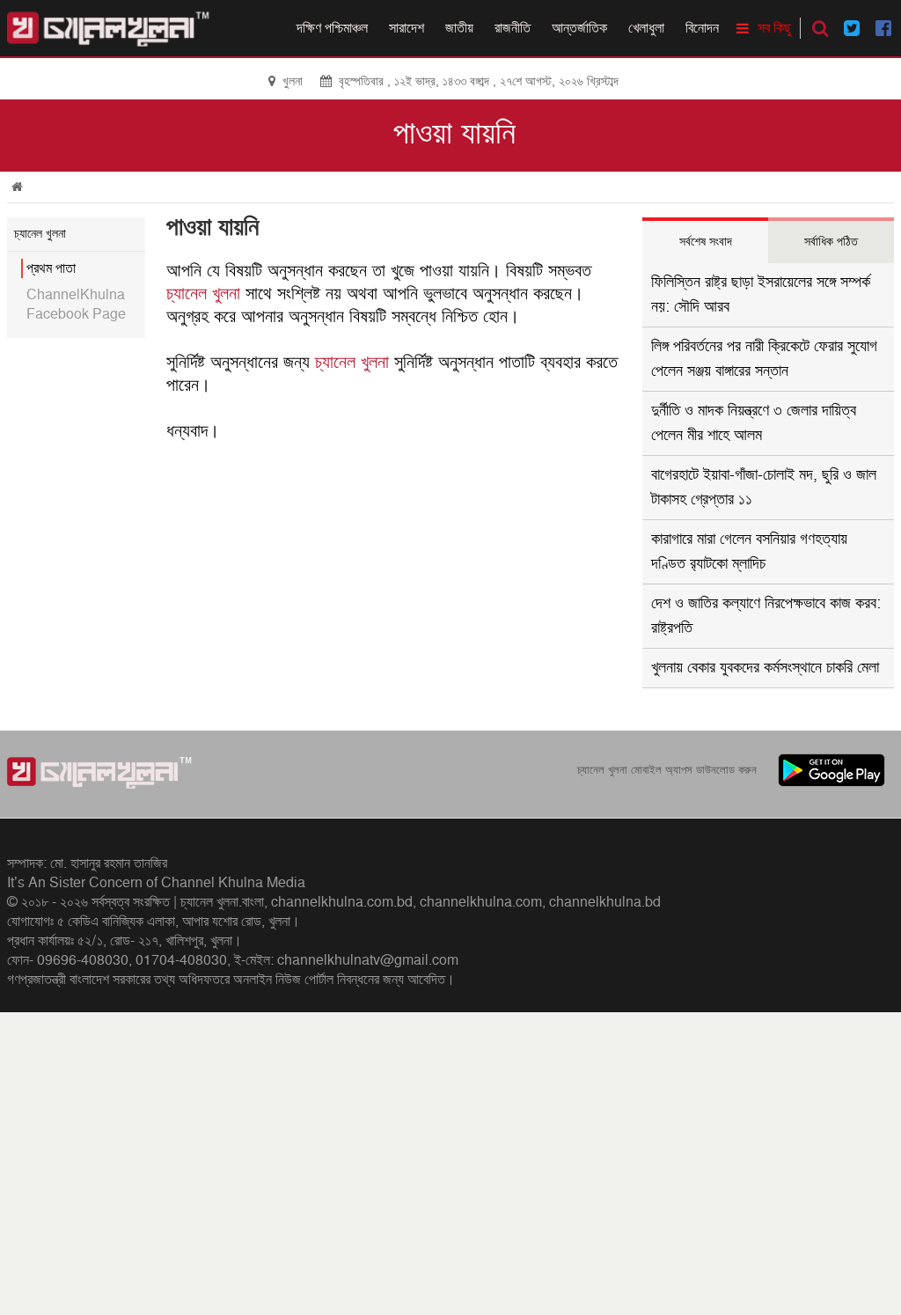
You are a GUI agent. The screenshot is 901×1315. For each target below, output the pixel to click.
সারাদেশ (406, 28)
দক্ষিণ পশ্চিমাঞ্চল (332, 28)
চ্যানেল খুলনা (203, 294)
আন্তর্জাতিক (579, 28)
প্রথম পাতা (51, 268)
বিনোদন (702, 28)
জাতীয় (459, 28)
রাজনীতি (512, 28)
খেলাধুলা (646, 28)
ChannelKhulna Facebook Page (76, 304)
